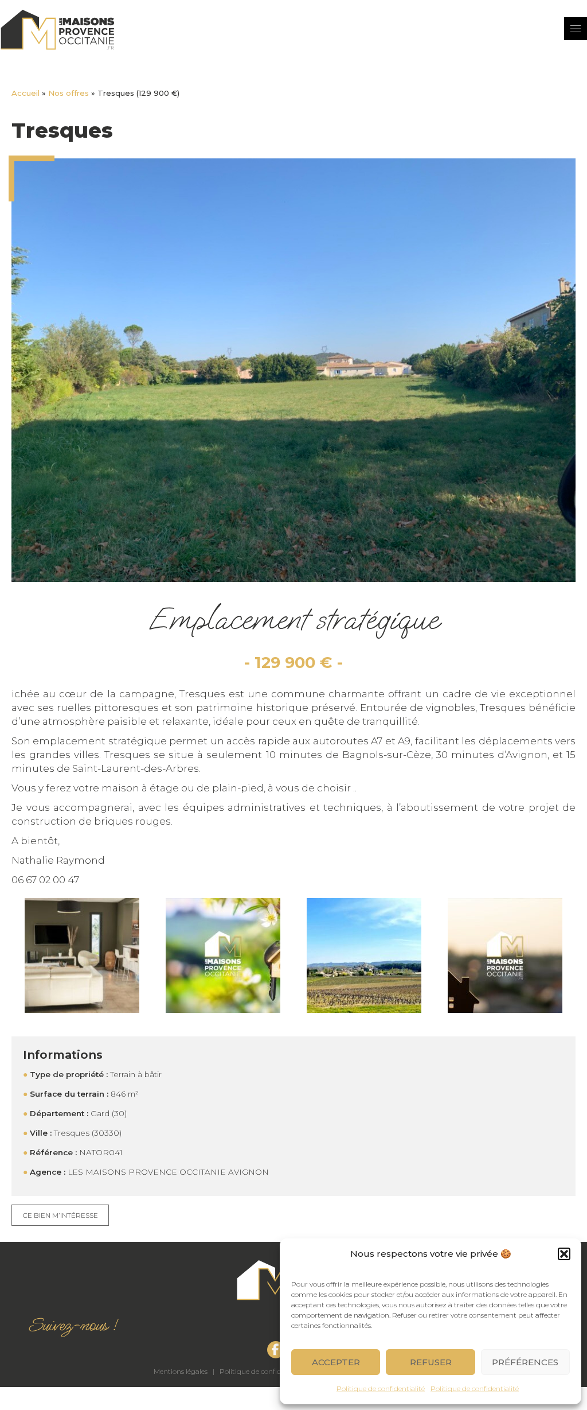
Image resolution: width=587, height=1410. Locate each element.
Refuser (431, 1362)
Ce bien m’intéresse (60, 1215)
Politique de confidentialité (380, 1388)
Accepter (336, 1362)
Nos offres (68, 93)
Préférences (525, 1362)
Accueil (25, 93)
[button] (564, 1254)
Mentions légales (181, 1371)
